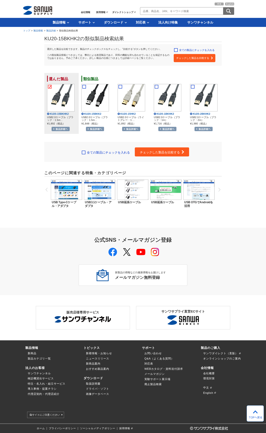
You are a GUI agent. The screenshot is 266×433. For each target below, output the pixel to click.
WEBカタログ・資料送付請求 (163, 368)
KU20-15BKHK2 (59, 114)
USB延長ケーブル (129, 202)
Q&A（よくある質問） (159, 358)
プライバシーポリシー (62, 428)
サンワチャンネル (200, 22)
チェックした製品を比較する (192, 58)
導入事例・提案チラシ (42, 388)
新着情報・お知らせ (99, 353)
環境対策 (209, 378)
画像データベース (97, 393)
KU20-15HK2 (128, 114)
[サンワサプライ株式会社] (37, 10)
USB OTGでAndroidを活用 (198, 204)
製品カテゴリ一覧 (39, 358)
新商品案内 (93, 363)
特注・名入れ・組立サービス (46, 383)
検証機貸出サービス (41, 378)
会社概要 (209, 373)
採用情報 (100, 12)
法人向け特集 (168, 22)
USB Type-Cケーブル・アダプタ (64, 204)
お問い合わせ (153, 353)
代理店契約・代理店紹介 (44, 393)
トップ (26, 30)
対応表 (141, 22)
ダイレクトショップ (122, 12)
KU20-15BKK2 (92, 114)
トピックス (92, 347)
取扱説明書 (93, 383)
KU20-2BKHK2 (201, 114)
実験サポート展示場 (157, 379)
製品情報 (59, 22)
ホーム (41, 428)
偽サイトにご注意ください (44, 414)
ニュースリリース (97, 358)
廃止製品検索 (153, 384)
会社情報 (85, 12)
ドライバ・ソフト (97, 388)
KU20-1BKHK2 (165, 114)
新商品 (32, 353)
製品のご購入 (210, 347)
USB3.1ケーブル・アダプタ (98, 204)
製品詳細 (51, 30)
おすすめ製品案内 (97, 368)
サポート (84, 22)
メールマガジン (154, 373)
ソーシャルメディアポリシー (97, 428)
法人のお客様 (35, 367)
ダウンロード (113, 22)
